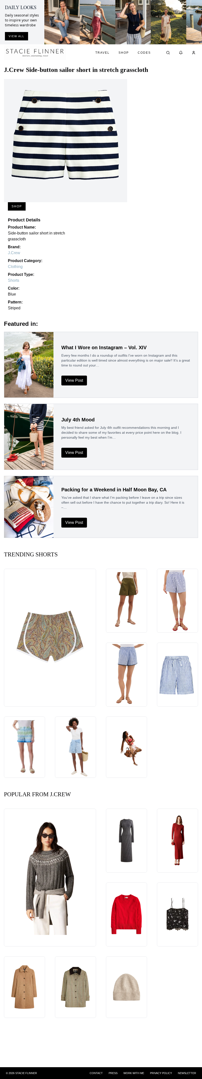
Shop (123, 52)
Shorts (13, 280)
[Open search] (168, 52)
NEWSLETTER (187, 1073)
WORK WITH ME (133, 1073)
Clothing (15, 267)
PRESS (113, 1073)
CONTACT (96, 1073)
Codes (144, 52)
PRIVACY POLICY (161, 1073)
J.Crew (14, 253)
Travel (102, 52)
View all (16, 36)
